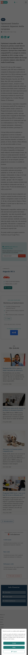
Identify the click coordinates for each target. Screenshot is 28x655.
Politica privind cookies (8, 639)
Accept (14, 643)
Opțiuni (15, 651)
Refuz (14, 647)
